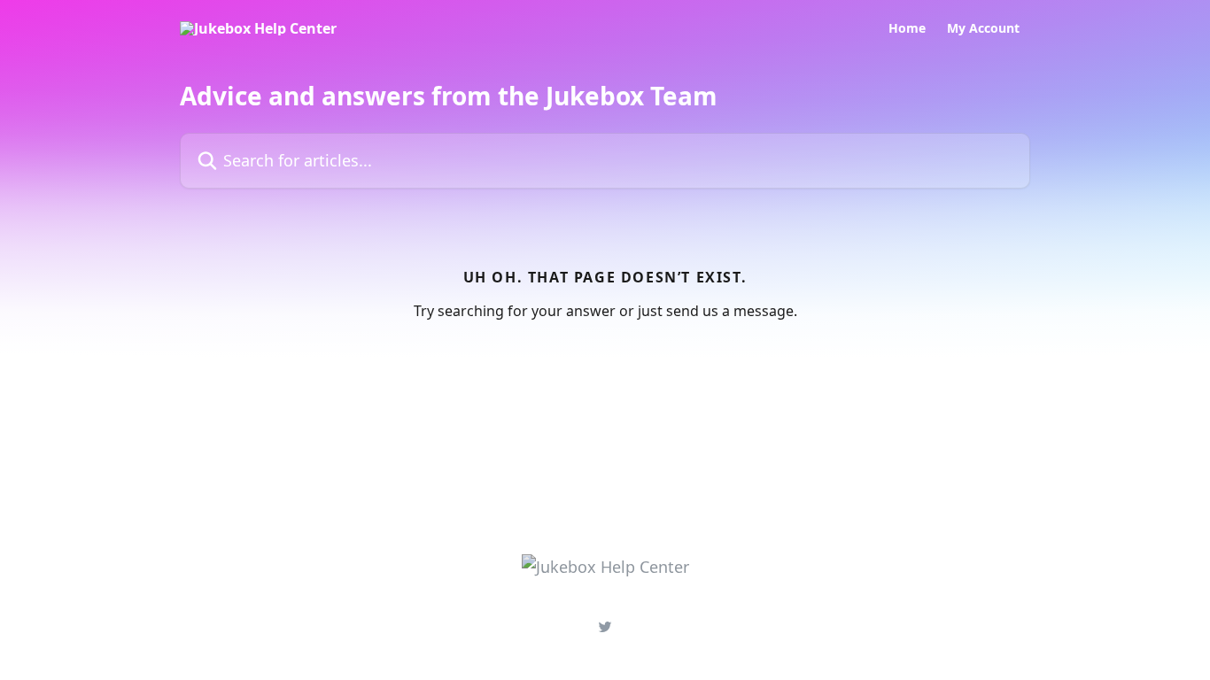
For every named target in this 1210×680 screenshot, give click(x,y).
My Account (983, 28)
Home (907, 28)
